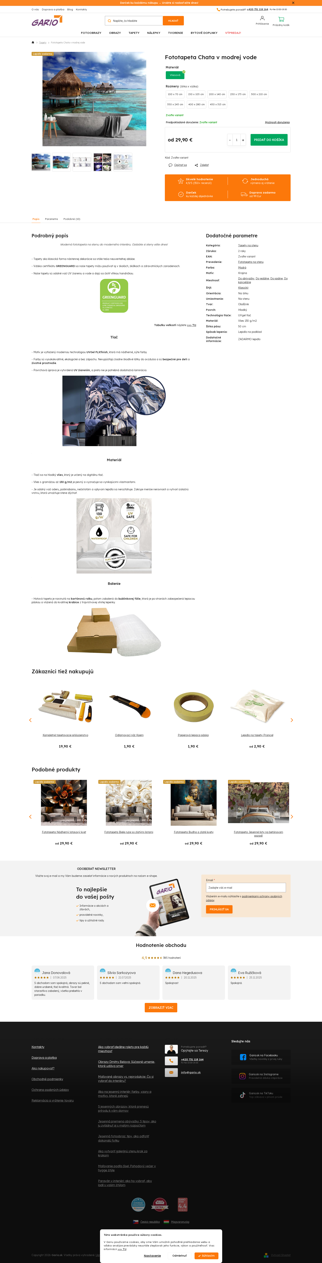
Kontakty (81, 9)
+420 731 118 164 (192, 1059)
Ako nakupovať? (43, 1068)
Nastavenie (152, 1256)
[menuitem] (91, 32)
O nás (35, 9)
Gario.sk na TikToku (265, 1095)
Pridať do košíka (269, 140)
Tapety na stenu (248, 245)
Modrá (242, 267)
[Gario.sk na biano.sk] (183, 1206)
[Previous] (30, 816)
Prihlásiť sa (219, 909)
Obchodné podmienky (47, 1079)
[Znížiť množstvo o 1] (230, 139)
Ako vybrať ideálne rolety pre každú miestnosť (123, 1049)
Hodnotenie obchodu (161, 945)
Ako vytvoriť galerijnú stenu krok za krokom (122, 1153)
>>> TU (122, 1249)
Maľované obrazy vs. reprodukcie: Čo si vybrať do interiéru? (126, 1079)
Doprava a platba (53, 9)
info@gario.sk (191, 1072)
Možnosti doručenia (277, 122)
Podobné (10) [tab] (72, 218)
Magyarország (180, 1222)
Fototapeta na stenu (251, 262)
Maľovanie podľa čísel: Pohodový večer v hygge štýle (127, 1168)
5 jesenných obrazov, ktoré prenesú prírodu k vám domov (123, 1108)
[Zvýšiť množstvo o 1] (243, 139)
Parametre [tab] (51, 218)
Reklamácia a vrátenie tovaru (53, 1100)
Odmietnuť (179, 1256)
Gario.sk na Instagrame (266, 1076)
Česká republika (150, 1222)
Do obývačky (246, 278)
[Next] (291, 816)
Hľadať (173, 20)
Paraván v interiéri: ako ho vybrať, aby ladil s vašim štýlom (125, 1183)
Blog (70, 9)
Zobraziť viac (161, 1007)
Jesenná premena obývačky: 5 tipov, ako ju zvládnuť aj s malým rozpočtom (127, 1123)
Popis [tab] (36, 218)
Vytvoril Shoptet (281, 1255)
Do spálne (276, 278)
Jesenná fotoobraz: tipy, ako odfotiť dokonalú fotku (123, 1138)
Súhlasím (208, 1256)
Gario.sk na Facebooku (265, 1057)
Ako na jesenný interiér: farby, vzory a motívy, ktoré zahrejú (124, 1094)
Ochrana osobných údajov (50, 1090)
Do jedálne (262, 278)
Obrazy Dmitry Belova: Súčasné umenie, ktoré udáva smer (126, 1064)
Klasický (243, 287)
